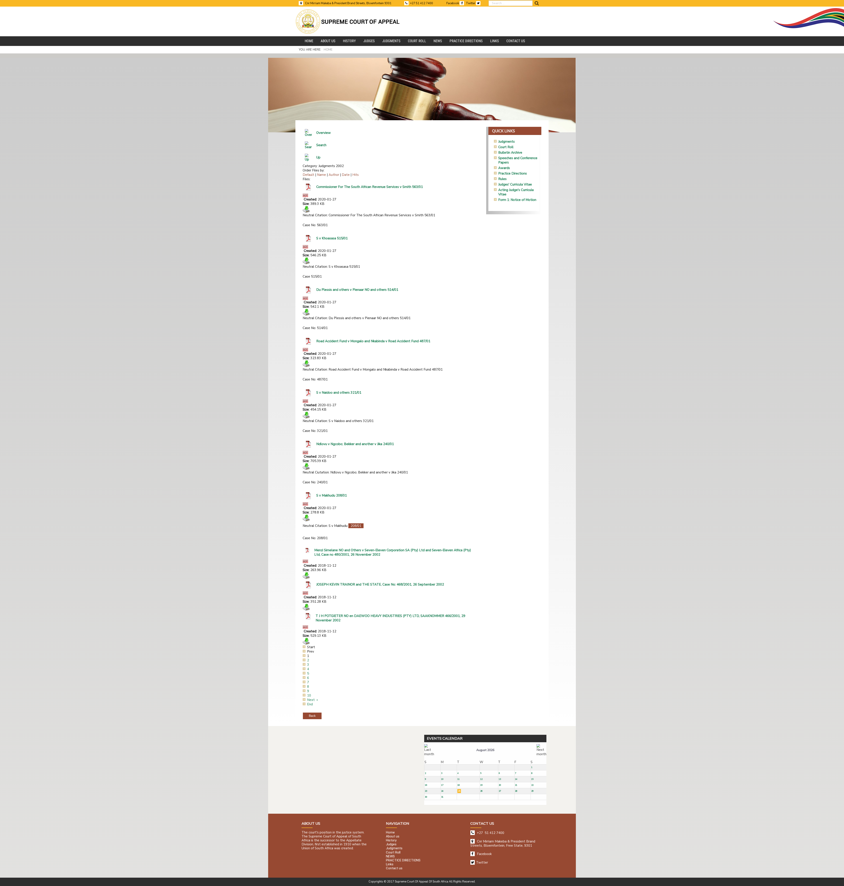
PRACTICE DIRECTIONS (403, 860)
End (310, 704)
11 (458, 779)
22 (532, 785)
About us (392, 836)
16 (426, 785)
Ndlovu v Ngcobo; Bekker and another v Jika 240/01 (355, 444)
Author (334, 175)
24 (442, 791)
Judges (391, 844)
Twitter (471, 3)
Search (321, 145)
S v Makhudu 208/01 (331, 495)
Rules (502, 179)
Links (389, 864)
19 (481, 785)
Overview (323, 133)
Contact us (394, 868)
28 (516, 791)
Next (311, 700)
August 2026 (485, 750)
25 (459, 791)
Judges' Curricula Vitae (515, 184)
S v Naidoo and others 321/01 (338, 392)
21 (516, 785)
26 (481, 791)
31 (442, 797)
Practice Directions (512, 173)
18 (458, 785)
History (391, 840)
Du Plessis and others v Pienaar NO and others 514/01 (357, 289)
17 (442, 785)
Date (346, 175)
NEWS (390, 856)
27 (500, 791)
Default (308, 175)
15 (532, 779)
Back (312, 715)
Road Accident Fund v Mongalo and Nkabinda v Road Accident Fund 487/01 (373, 341)
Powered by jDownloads (401, 712)
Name (321, 175)
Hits (355, 175)
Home (390, 832)
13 (500, 779)
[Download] (306, 209)
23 (426, 791)
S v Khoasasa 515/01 (332, 238)
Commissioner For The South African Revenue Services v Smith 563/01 (369, 187)
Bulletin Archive (510, 152)
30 (426, 797)
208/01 (356, 526)
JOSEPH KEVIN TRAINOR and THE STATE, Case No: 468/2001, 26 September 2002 (380, 584)
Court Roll (505, 147)
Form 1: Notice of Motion (517, 200)
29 (532, 791)
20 (500, 785)
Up (318, 157)
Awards (504, 168)
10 (309, 695)
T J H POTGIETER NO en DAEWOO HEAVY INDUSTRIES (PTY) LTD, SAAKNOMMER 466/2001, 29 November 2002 (390, 618)
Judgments (506, 141)
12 (481, 779)
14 (516, 779)
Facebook (453, 3)
